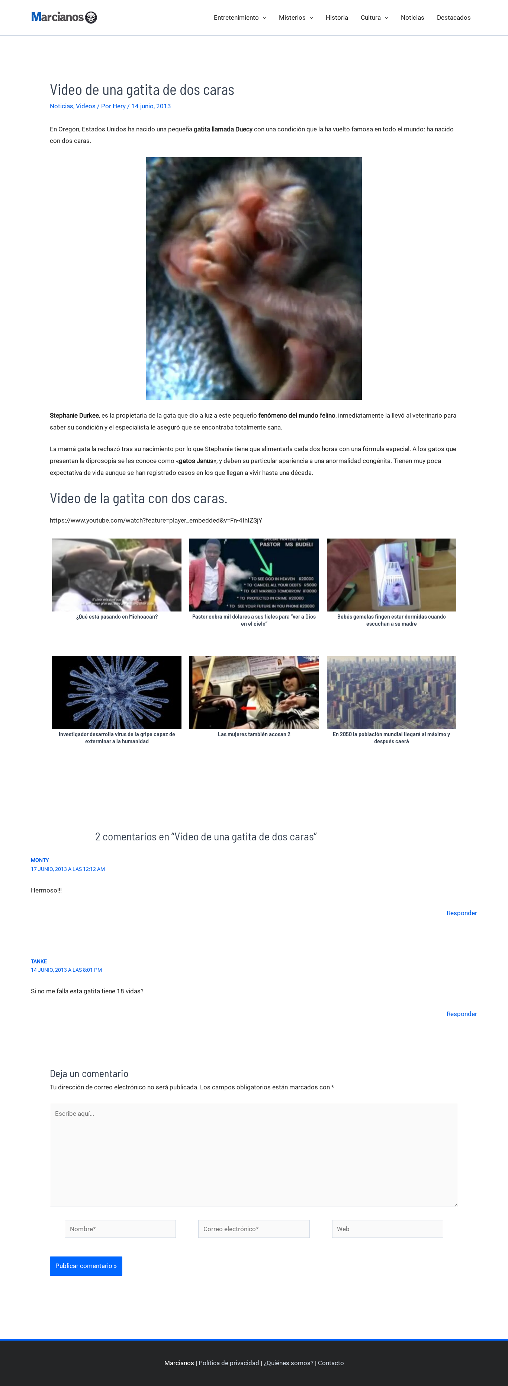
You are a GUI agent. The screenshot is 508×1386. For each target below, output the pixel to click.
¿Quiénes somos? (289, 1363)
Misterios (292, 17)
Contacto (331, 1363)
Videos (86, 106)
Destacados (454, 17)
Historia (337, 17)
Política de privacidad (229, 1363)
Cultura (371, 17)
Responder (462, 913)
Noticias (412, 17)
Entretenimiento (236, 17)
